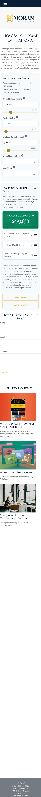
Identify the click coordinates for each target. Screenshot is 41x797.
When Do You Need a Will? (16, 472)
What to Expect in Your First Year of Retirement (17, 425)
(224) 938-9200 (23, 786)
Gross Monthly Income (14, 98)
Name (2, 322)
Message (3, 351)
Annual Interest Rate (13, 155)
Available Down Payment (15, 136)
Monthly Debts (11, 117)
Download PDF (20, 305)
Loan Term (9, 167)
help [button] (24, 98)
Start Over (20, 297)
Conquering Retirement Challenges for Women (14, 517)
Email (2, 337)
